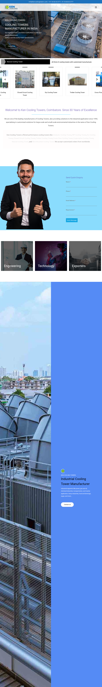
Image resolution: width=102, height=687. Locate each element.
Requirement (70, 210)
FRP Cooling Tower (79, 135)
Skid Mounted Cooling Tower (43, 142)
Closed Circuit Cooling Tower (24, 138)
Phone (68, 191)
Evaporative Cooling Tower (84, 138)
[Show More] (24, 79)
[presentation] (5, 79)
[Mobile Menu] (96, 7)
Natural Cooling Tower (20, 142)
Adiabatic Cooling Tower (62, 135)
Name (68, 182)
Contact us (11, 46)
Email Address (70, 200)
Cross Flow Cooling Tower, (63, 138)
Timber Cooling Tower (44, 138)
